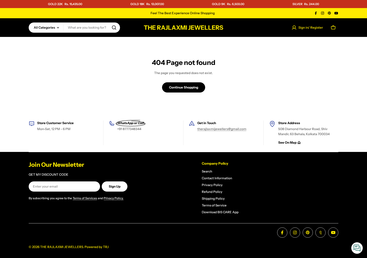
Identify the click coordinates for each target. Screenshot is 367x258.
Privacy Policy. (114, 198)
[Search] (114, 27)
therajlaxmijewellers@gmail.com (221, 129)
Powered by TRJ (97, 247)
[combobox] (74, 27)
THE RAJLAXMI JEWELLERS (183, 27)
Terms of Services (85, 198)
